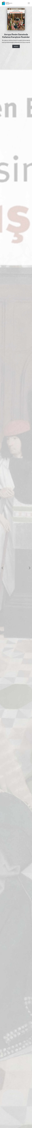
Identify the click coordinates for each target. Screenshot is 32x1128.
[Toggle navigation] (29, 3)
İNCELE (16, 46)
